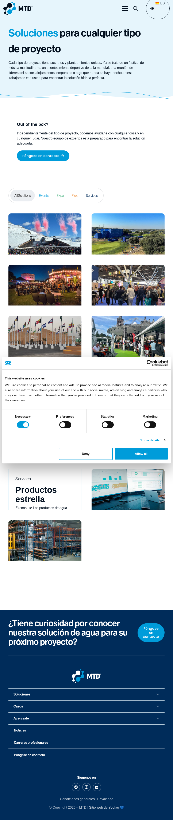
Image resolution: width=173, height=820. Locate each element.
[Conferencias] (44, 336)
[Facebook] (76, 787)
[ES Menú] (155, 8)
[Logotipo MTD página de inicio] (17, 8)
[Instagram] (86, 787)
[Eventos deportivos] (128, 234)
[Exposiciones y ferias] (128, 285)
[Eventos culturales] (44, 285)
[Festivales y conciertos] (44, 234)
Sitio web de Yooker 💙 (106, 807)
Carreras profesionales (31, 743)
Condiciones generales (77, 799)
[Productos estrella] (44, 489)
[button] (125, 8)
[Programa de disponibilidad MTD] (44, 540)
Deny (85, 454)
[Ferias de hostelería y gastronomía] (128, 336)
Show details (149, 440)
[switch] (65, 424)
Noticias (20, 730)
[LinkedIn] (97, 787)
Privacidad (105, 799)
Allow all (141, 454)
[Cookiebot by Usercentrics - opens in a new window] (149, 363)
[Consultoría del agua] (128, 489)
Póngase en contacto (29, 755)
